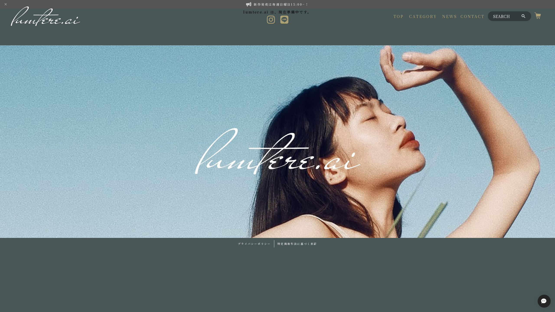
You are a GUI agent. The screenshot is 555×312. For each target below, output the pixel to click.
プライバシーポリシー (254, 243)
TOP (398, 16)
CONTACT (472, 16)
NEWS (449, 16)
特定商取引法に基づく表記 (297, 243)
